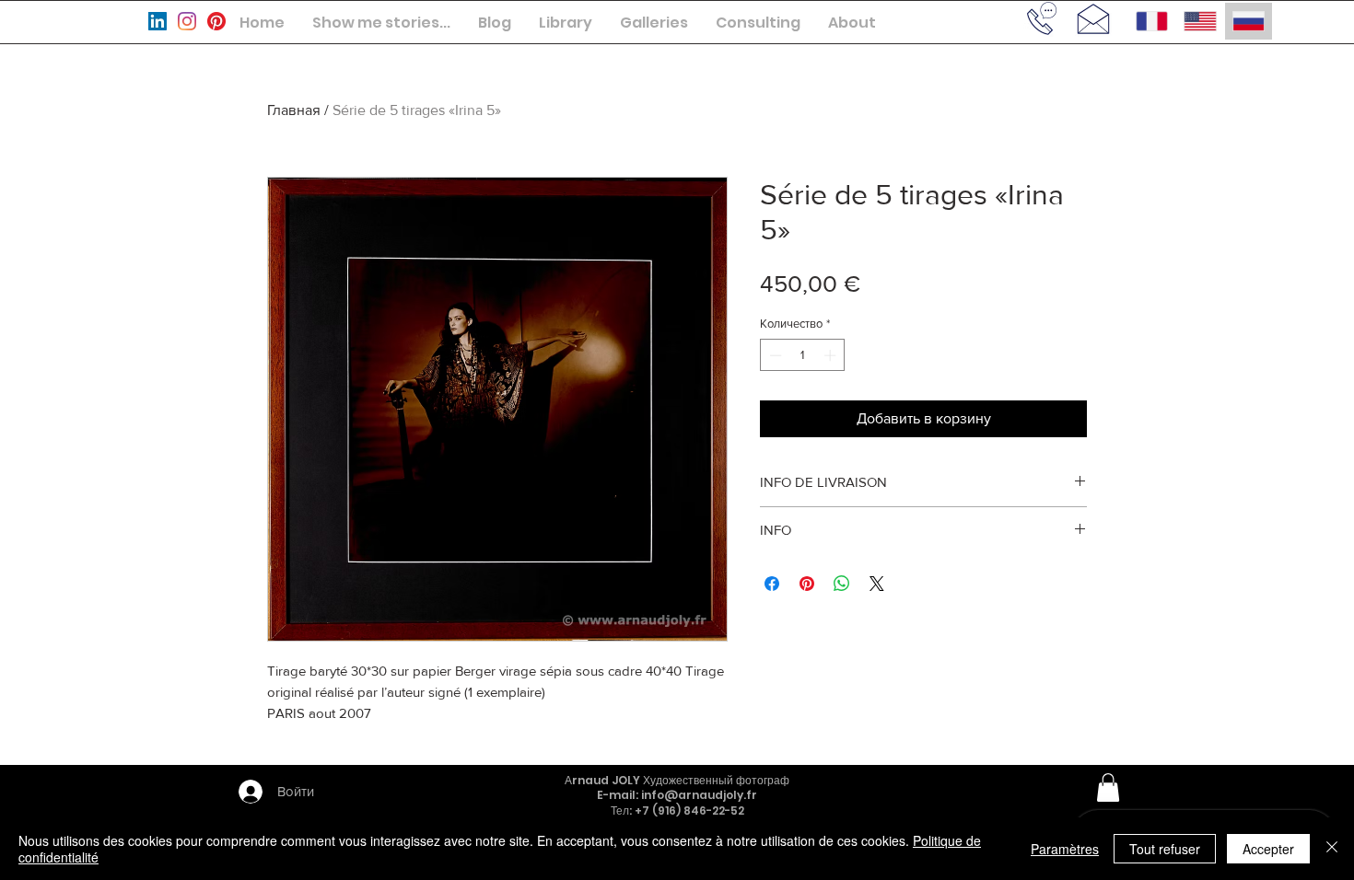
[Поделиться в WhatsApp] (842, 584)
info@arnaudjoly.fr (699, 795)
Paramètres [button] (1065, 848)
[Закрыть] (1332, 848)
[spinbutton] (803, 355)
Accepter (1268, 848)
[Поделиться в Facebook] (772, 584)
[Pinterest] (216, 21)
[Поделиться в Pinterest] (807, 584)
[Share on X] (877, 584)
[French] (1151, 21)
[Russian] (1248, 21)
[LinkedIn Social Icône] (157, 21)
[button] (381, 22)
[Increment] (832, 355)
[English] (1199, 21)
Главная (294, 110)
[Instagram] (187, 21)
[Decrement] (774, 355)
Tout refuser (1164, 848)
